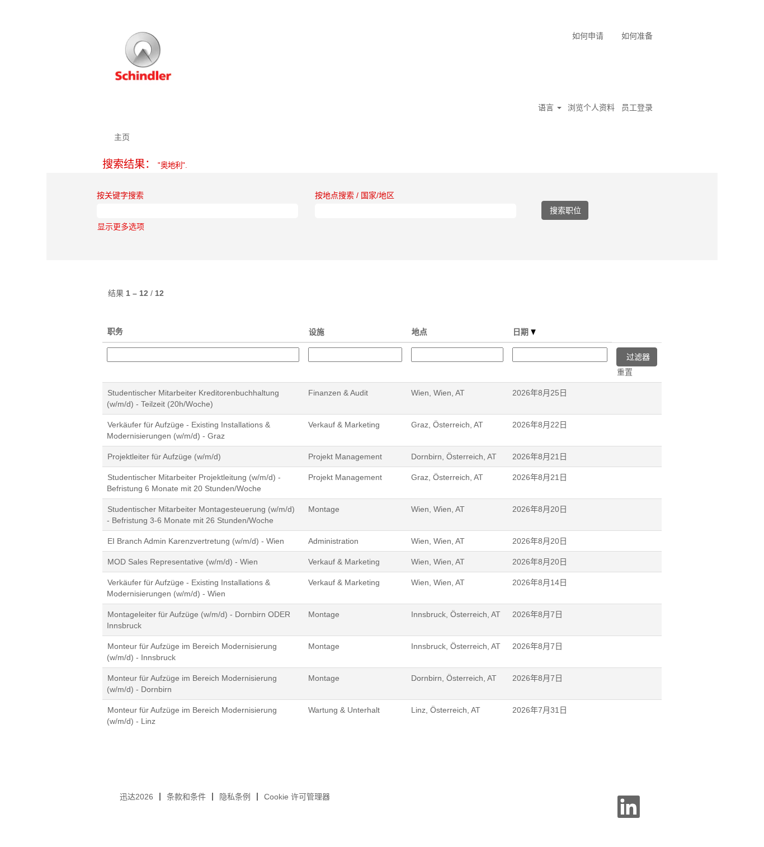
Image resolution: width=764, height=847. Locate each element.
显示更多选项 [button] (120, 226)
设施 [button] (316, 331)
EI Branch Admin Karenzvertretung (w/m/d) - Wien (195, 541)
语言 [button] (547, 107)
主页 (122, 137)
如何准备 (637, 35)
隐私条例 (235, 796)
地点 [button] (419, 331)
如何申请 (587, 35)
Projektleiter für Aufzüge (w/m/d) (164, 456)
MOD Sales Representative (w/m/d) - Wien (182, 561)
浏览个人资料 (591, 107)
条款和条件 (186, 796)
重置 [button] (625, 372)
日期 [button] (522, 331)
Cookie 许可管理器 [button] (297, 796)
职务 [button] (115, 331)
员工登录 (637, 107)
